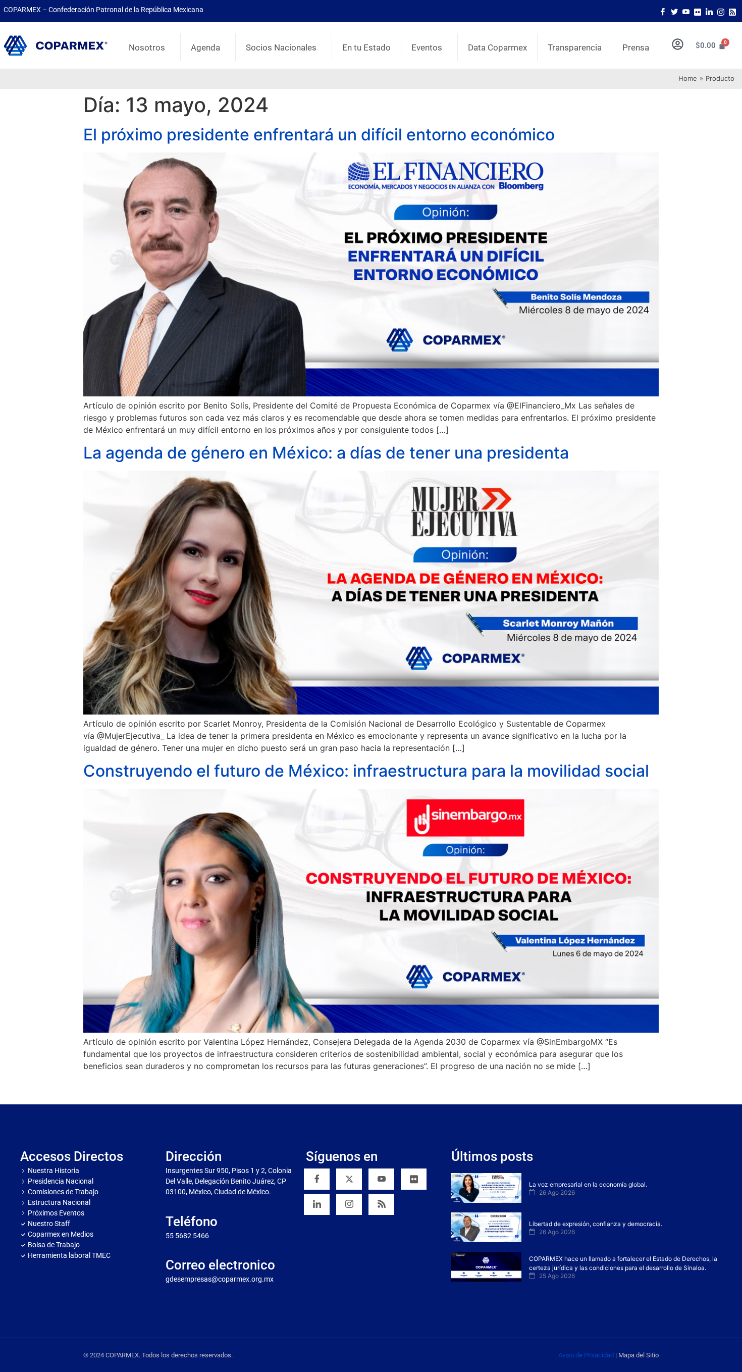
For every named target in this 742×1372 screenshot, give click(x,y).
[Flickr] (414, 1179)
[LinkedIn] (709, 11)
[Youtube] (686, 11)
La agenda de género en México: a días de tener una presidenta (326, 453)
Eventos (426, 47)
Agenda (205, 47)
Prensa (635, 47)
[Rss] (732, 11)
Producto (720, 78)
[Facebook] (662, 11)
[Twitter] (674, 11)
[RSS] (381, 1204)
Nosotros (147, 47)
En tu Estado (366, 47)
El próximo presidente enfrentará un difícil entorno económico (319, 134)
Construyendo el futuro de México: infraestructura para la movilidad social (366, 771)
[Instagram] (720, 11)
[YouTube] (381, 1179)
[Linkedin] (317, 1204)
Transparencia (575, 47)
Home (687, 78)
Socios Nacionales (281, 47)
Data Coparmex (497, 47)
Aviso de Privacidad (586, 1355)
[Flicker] (697, 11)
